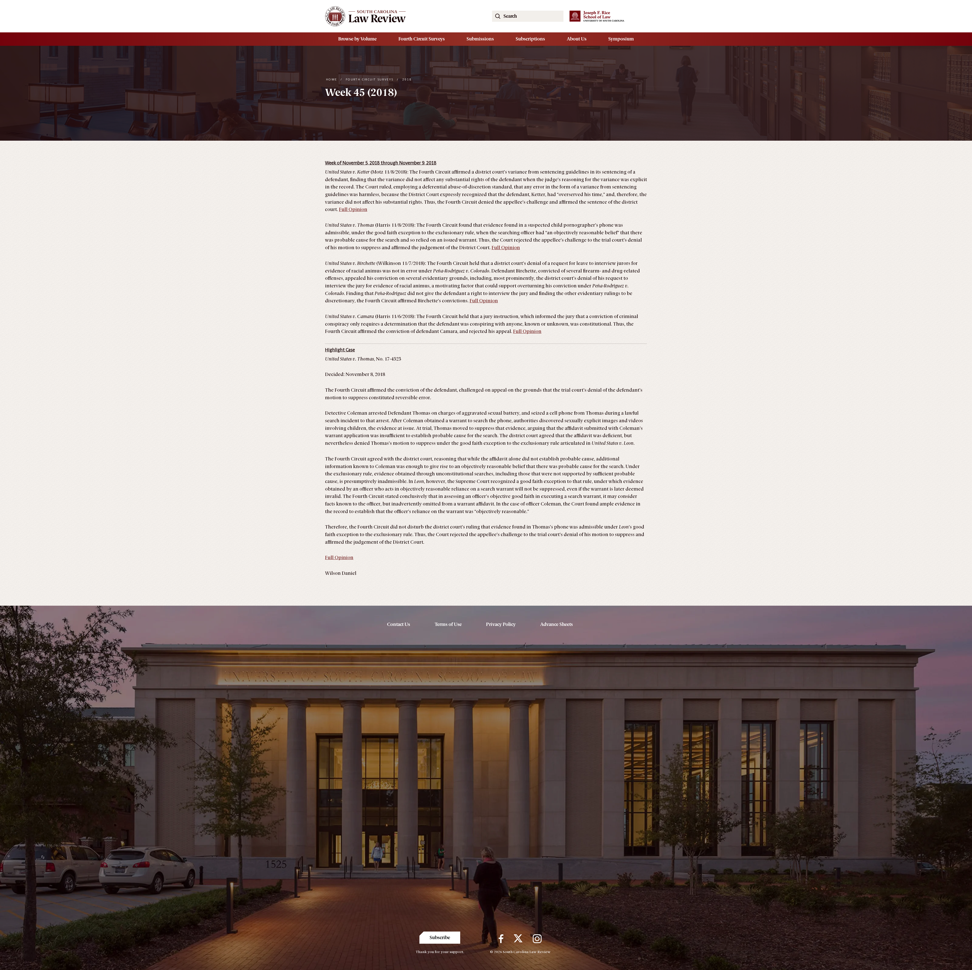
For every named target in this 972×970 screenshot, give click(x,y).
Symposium (621, 39)
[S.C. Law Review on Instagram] (537, 939)
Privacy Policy (501, 624)
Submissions (480, 39)
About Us (576, 39)
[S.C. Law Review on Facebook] (501, 939)
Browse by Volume (357, 39)
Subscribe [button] (440, 937)
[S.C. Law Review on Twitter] (518, 939)
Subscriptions (530, 39)
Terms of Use (448, 624)
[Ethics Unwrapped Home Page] (402, 16)
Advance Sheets (556, 624)
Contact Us (398, 624)
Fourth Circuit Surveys (421, 39)
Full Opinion (353, 209)
